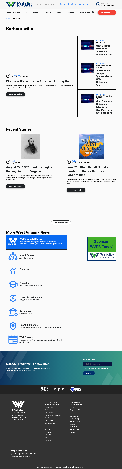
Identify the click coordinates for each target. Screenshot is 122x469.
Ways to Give (85, 12)
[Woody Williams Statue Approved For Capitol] (40, 56)
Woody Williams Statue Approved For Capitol (38, 81)
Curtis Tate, (15, 77)
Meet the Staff (74, 429)
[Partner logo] (44, 389)
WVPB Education (13, 12)
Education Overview (76, 404)
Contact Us (73, 427)
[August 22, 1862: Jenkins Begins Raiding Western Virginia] (30, 146)
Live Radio (48, 435)
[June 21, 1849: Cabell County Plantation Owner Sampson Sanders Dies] (91, 146)
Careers (72, 424)
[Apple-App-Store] (61, 4)
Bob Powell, (76, 163)
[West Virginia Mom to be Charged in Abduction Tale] (87, 45)
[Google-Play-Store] (65, 4)
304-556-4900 (18, 419)
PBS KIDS (72, 407)
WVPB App (48, 440)
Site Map (47, 418)
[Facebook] (68, 4)
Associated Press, (102, 65)
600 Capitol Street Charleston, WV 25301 (18, 416)
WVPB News (100, 41)
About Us (70, 12)
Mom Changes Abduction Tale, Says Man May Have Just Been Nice (104, 107)
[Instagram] (72, 4)
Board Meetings (75, 419)
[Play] (8, 76)
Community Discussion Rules (20, 457)
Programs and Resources (78, 410)
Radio (35, 12)
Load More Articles (61, 223)
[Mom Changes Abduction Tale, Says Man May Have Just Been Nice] (87, 98)
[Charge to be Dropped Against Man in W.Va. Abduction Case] (87, 68)
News (59, 12)
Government (15, 75)
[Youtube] (80, 4)
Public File (48, 410)
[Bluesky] (84, 4)
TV (26, 12)
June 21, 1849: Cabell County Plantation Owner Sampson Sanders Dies (87, 171)
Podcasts (47, 12)
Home (8, 18)
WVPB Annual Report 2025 (53, 415)
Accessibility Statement (52, 404)
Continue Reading (15, 94)
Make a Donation (107, 12)
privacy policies (103, 368)
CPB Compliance (50, 412)
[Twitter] (88, 4)
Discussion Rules (50, 423)
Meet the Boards (75, 421)
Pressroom (73, 432)
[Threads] (76, 4)
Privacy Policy (49, 407)
